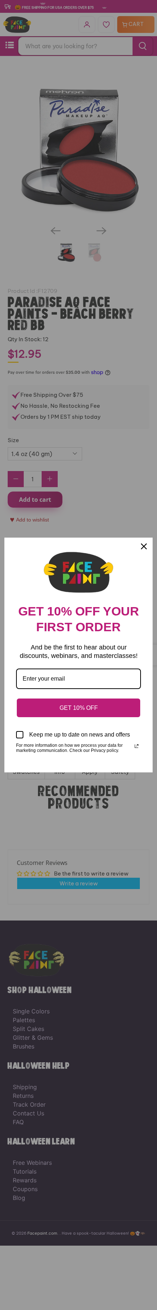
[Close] (144, 546)
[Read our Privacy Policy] (136, 746)
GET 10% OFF (79, 708)
